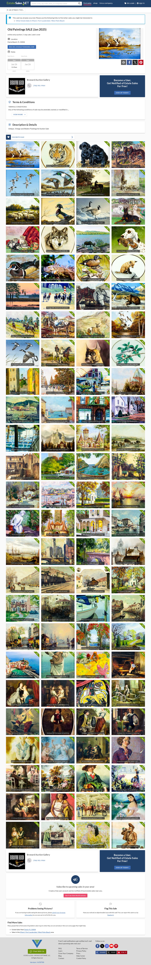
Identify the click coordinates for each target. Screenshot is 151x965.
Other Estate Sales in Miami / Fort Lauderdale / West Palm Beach (40, 21)
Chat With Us (38, 951)
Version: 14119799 (37, 962)
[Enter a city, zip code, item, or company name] (79, 4)
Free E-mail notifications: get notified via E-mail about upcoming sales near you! (75, 942)
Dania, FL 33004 (30, 929)
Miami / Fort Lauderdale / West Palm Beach (35, 932)
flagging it (110, 915)
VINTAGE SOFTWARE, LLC (42, 955)
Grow (65, 953)
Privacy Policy (81, 951)
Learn (60, 951)
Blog (60, 956)
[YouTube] (111, 946)
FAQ (60, 948)
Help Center (80, 956)
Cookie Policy (81, 958)
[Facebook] (98, 946)
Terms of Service (82, 948)
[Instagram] (107, 946)
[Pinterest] (116, 946)
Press (78, 953)
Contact (61, 958)
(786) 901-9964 (39, 86)
